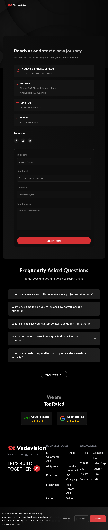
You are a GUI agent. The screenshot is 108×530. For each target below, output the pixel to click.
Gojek (96, 458)
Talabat (83, 473)
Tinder (83, 458)
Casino (50, 498)
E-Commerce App (52, 456)
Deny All (81, 518)
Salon (69, 498)
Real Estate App (70, 488)
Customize (65, 518)
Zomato (98, 452)
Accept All (97, 518)
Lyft (95, 479)
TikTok (83, 452)
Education (52, 475)
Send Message (54, 240)
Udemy (97, 468)
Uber (82, 468)
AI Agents (52, 466)
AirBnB (83, 463)
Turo (96, 473)
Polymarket (86, 479)
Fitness (70, 452)
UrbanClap (99, 463)
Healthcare (53, 484)
